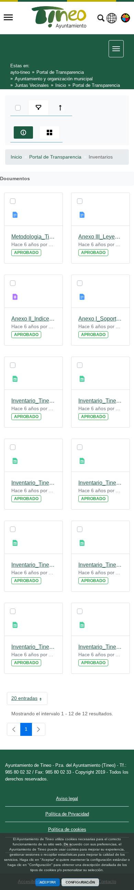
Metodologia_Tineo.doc (33, 237)
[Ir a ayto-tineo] (59, 17)
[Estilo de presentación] (49, 132)
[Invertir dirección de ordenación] (61, 107)
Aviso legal (67, 798)
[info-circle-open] (23, 132)
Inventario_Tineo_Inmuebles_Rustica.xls (100, 401)
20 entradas (29, 699)
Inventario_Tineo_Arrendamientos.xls (100, 647)
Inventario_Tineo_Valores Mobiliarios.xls (33, 483)
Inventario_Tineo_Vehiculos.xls (33, 565)
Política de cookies (67, 829)
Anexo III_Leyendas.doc (100, 237)
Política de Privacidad (67, 814)
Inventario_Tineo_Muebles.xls (100, 565)
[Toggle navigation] (8, 17)
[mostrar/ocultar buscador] (101, 19)
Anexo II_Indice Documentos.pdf (33, 319)
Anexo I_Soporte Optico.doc (100, 319)
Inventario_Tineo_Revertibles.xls (33, 647)
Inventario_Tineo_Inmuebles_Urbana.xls (33, 401)
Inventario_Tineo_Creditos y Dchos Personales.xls (100, 483)
